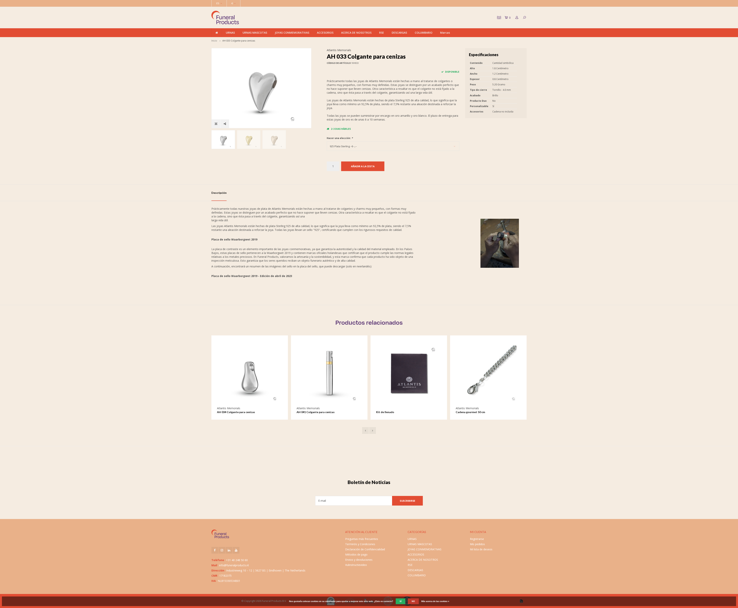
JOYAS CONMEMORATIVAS (292, 32)
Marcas (445, 32)
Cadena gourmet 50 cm (391, 412)
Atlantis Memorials (339, 50)
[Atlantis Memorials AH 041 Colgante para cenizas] (249, 373)
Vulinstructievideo (356, 565)
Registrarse (477, 539)
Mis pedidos (477, 544)
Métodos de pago (356, 554)
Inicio (214, 40)
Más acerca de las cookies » (435, 601)
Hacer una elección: (340, 138)
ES (217, 3)
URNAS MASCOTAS (255, 32)
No (413, 601)
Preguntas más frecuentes (361, 539)
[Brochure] (498, 17)
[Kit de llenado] (329, 373)
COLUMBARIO (423, 32)
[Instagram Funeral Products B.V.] (222, 550)
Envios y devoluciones (358, 559)
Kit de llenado (306, 412)
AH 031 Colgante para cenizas (475, 412)
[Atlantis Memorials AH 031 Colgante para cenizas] (488, 373)
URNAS (230, 32)
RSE (381, 32)
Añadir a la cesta (363, 166)
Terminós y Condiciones (360, 544)
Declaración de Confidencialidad (365, 549)
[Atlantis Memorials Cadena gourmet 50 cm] (408, 373)
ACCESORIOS (325, 32)
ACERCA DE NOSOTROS (356, 32)
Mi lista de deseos (481, 549)
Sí (400, 601)
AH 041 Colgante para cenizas (236, 412)
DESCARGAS (399, 32)
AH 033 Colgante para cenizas (238, 40)
